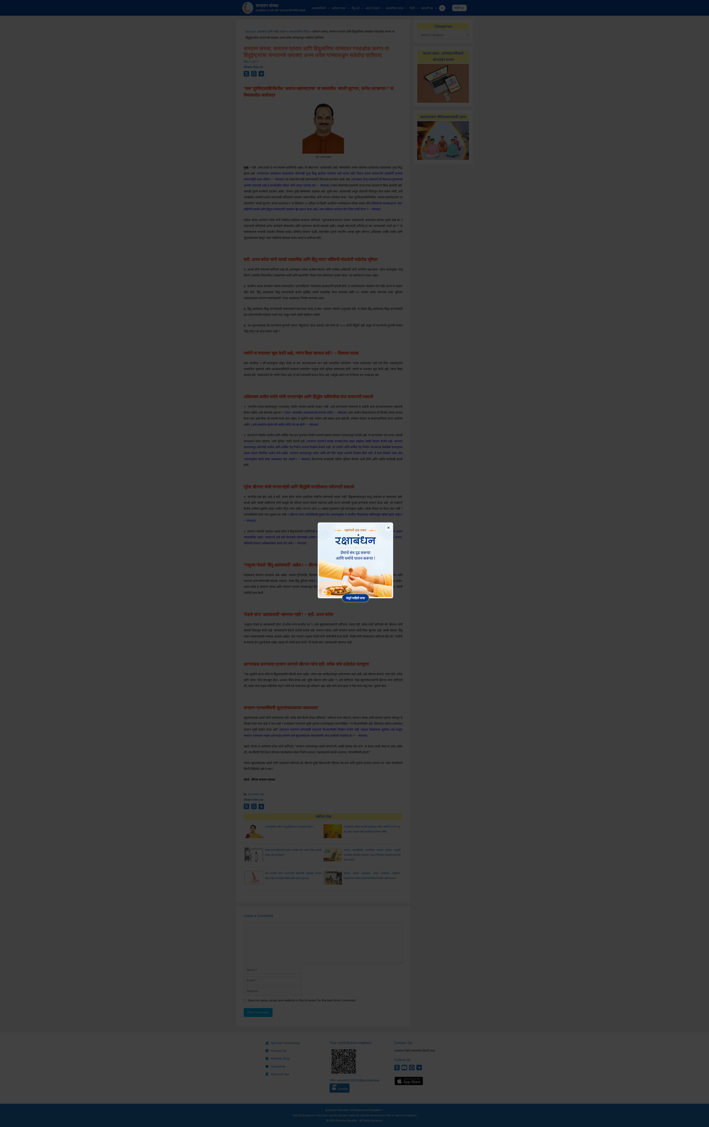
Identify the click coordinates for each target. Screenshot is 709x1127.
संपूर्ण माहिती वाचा (355, 598)
